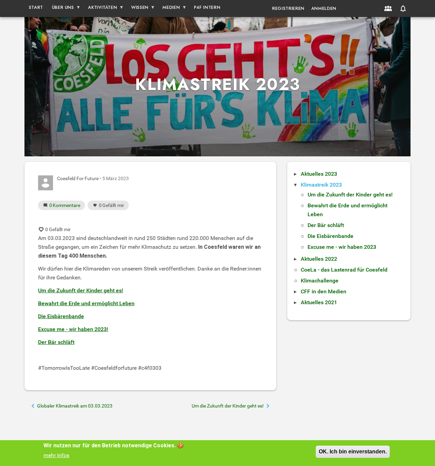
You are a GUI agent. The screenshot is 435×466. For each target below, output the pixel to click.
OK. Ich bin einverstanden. (353, 451)
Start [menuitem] (36, 7)
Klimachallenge (319, 280)
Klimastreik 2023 (321, 185)
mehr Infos (56, 455)
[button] (403, 8)
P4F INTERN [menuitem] (207, 7)
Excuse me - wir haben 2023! (73, 329)
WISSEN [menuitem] (138, 8)
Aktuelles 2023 (319, 174)
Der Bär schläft (326, 225)
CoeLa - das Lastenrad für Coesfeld (344, 269)
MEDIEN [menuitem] (169, 8)
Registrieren (288, 8)
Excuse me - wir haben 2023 (342, 247)
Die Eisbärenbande (330, 236)
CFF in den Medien (323, 291)
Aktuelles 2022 (319, 259)
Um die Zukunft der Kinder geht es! (350, 194)
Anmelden (323, 8)
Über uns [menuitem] (61, 8)
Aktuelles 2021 (319, 302)
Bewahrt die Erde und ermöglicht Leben (86, 303)
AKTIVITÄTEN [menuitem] (100, 8)
